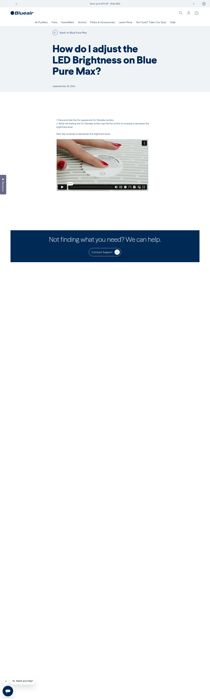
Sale (172, 22)
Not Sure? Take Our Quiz (151, 22)
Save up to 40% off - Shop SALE (105, 3)
